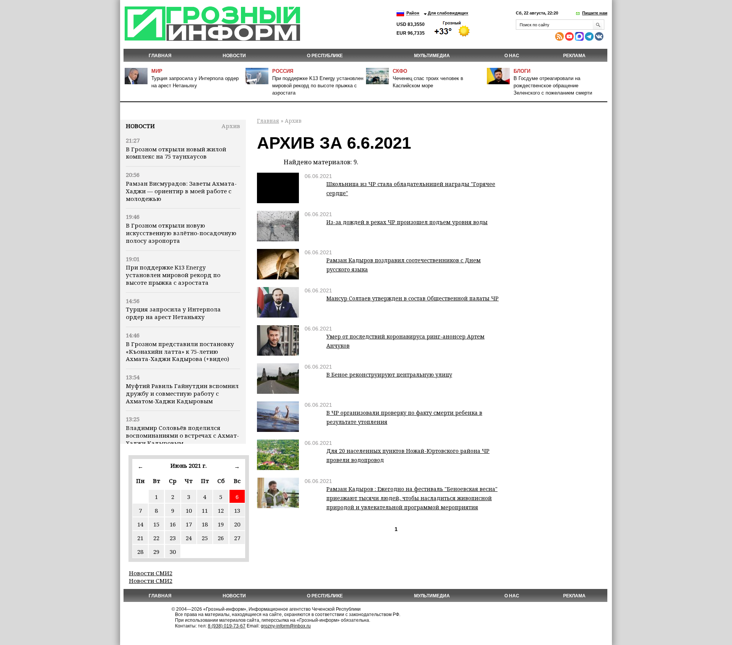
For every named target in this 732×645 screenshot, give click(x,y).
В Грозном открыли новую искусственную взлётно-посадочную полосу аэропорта (181, 232)
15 (156, 524)
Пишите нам (594, 13)
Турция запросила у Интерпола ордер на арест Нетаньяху (173, 313)
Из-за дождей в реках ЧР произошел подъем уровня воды (407, 222)
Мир (156, 71)
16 (173, 524)
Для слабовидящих (448, 13)
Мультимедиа (432, 55)
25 (205, 538)
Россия (282, 71)
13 (237, 510)
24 (189, 538)
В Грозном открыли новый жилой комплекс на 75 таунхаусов (176, 152)
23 (173, 538)
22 (156, 538)
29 (156, 551)
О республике (325, 55)
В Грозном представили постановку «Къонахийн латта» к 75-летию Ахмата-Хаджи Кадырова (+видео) (180, 351)
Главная (160, 55)
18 (205, 524)
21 (140, 538)
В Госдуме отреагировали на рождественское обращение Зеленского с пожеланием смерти (553, 85)
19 (221, 524)
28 (140, 551)
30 (173, 551)
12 (221, 510)
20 (237, 524)
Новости (140, 126)
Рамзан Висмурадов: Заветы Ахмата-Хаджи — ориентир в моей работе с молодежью (181, 191)
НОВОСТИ (234, 55)
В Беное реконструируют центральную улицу (389, 374)
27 (237, 538)
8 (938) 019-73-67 (227, 626)
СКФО (400, 71)
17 (189, 524)
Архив (231, 126)
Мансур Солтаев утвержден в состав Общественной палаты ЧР (412, 298)
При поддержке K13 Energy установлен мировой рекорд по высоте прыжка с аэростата (317, 85)
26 (221, 538)
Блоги (522, 71)
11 (205, 510)
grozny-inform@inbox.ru (286, 626)
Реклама (574, 55)
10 (189, 510)
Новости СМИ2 (150, 573)
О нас (511, 55)
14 (140, 524)
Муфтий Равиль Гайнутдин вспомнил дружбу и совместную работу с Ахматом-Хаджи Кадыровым (182, 393)
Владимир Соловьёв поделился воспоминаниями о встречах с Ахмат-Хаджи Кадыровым (182, 435)
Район (412, 13)
